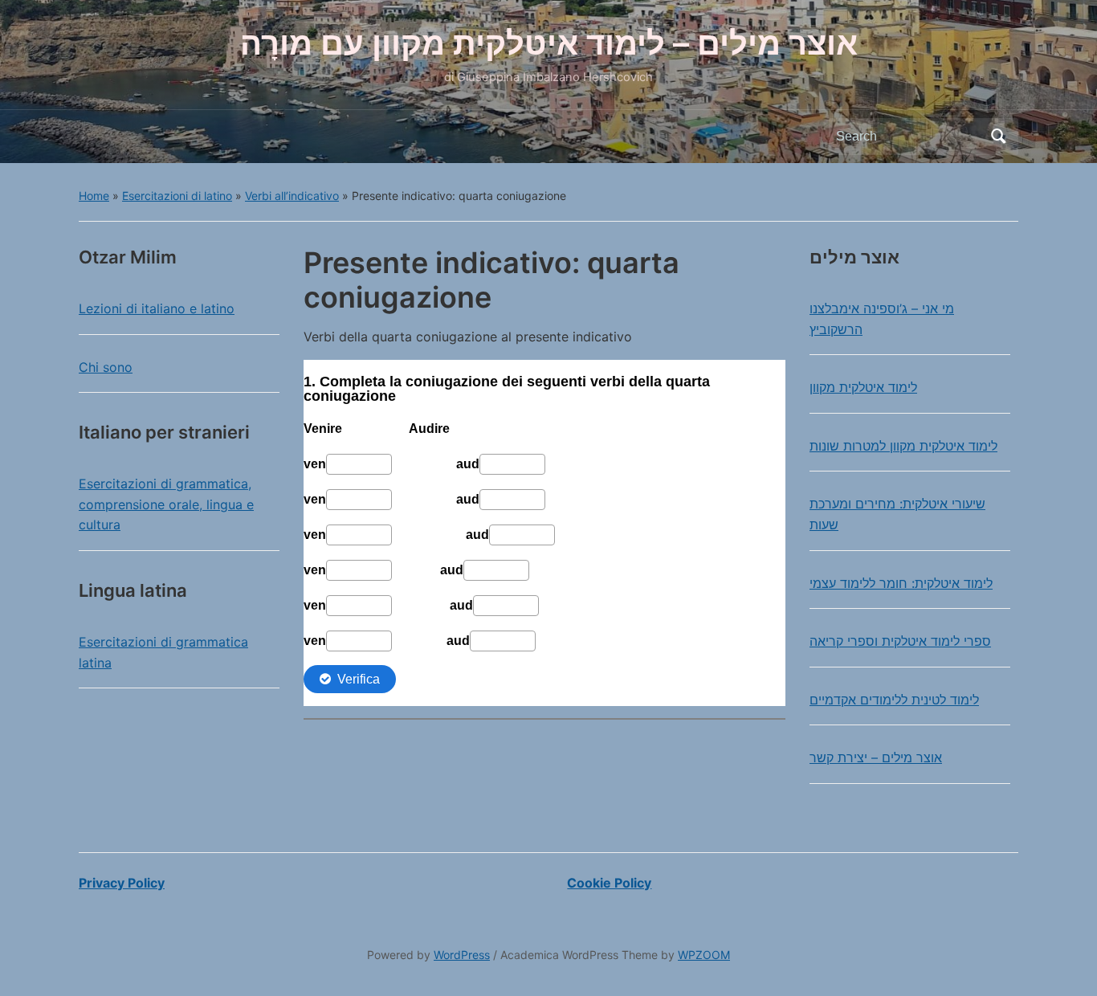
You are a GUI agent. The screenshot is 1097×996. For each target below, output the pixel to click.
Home (94, 195)
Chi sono (106, 367)
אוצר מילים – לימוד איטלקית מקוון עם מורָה (549, 43)
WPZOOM (704, 954)
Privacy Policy (122, 883)
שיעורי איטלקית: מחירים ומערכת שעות (897, 514)
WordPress (462, 954)
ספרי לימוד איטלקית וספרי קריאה (900, 641)
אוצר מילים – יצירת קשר (875, 757)
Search (998, 136)
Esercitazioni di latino (177, 195)
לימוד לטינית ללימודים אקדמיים (894, 700)
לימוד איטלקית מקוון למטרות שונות (903, 446)
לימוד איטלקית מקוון (863, 387)
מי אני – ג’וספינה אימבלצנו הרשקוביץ (881, 318)
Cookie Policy (609, 883)
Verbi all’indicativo (292, 195)
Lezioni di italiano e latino (156, 308)
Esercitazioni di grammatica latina (163, 652)
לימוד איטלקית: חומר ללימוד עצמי (901, 583)
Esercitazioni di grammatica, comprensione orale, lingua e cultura (166, 504)
